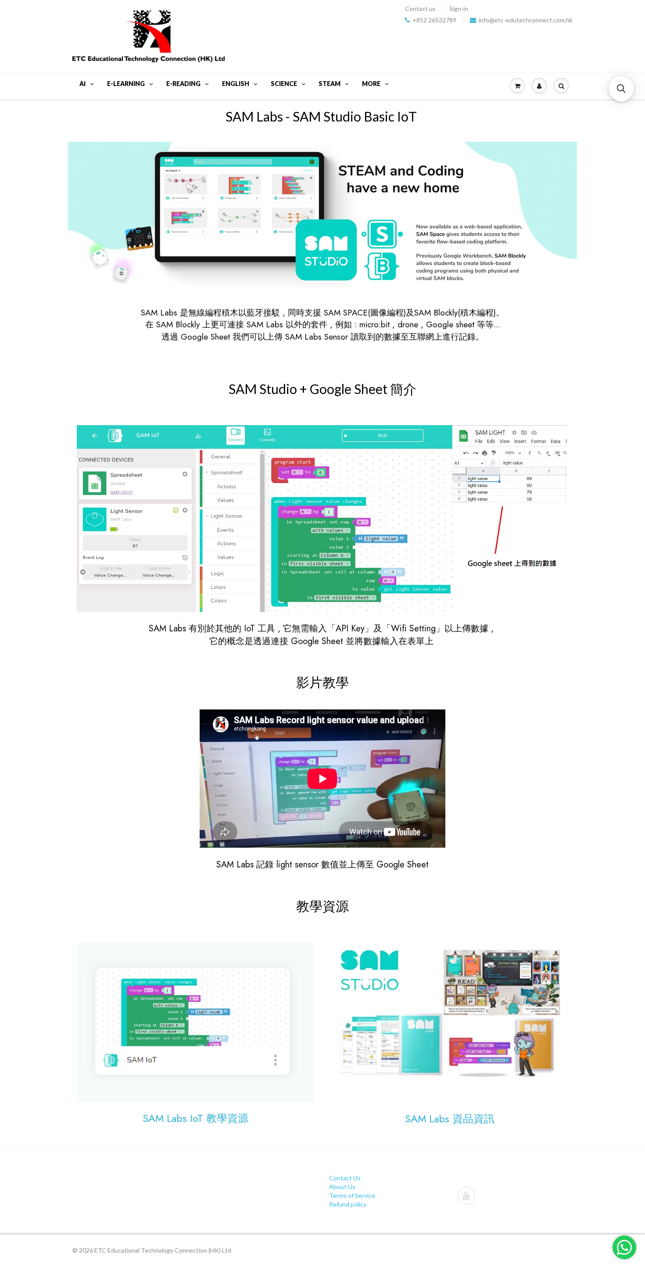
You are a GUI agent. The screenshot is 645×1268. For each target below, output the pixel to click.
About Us (342, 1186)
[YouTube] (466, 1195)
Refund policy (347, 1204)
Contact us (420, 8)
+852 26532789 (434, 20)
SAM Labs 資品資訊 (449, 1118)
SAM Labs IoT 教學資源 (195, 1118)
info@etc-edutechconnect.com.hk (526, 20)
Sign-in (458, 8)
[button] (621, 88)
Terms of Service (352, 1195)
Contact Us (345, 1178)
